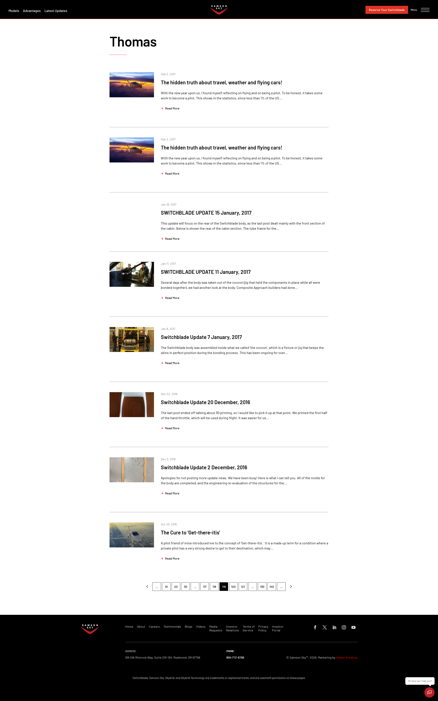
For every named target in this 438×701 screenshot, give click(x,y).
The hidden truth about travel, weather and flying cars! (221, 82)
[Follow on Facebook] (315, 627)
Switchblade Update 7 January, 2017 (201, 337)
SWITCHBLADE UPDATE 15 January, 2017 (206, 212)
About (141, 626)
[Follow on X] (325, 627)
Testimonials (172, 626)
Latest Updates (55, 10)
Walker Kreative (347, 657)
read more (172, 108)
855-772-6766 (235, 657)
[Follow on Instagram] (344, 627)
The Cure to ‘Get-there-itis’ (190, 532)
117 (205, 586)
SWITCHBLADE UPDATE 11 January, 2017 (206, 272)
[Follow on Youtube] (353, 627)
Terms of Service (249, 628)
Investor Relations (232, 628)
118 (214, 586)
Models (14, 10)
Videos (200, 626)
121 (243, 586)
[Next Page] (291, 586)
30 (185, 586)
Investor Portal (278, 628)
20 (176, 586)
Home (129, 626)
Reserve (387, 10)
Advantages (32, 10)
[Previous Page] (147, 586)
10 (166, 586)
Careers (154, 626)
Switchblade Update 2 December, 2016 (204, 467)
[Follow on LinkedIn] (334, 627)
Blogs (188, 626)
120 (233, 586)
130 (262, 586)
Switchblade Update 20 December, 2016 (205, 402)
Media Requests (215, 628)
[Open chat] (429, 692)
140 (271, 586)
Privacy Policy (263, 628)
